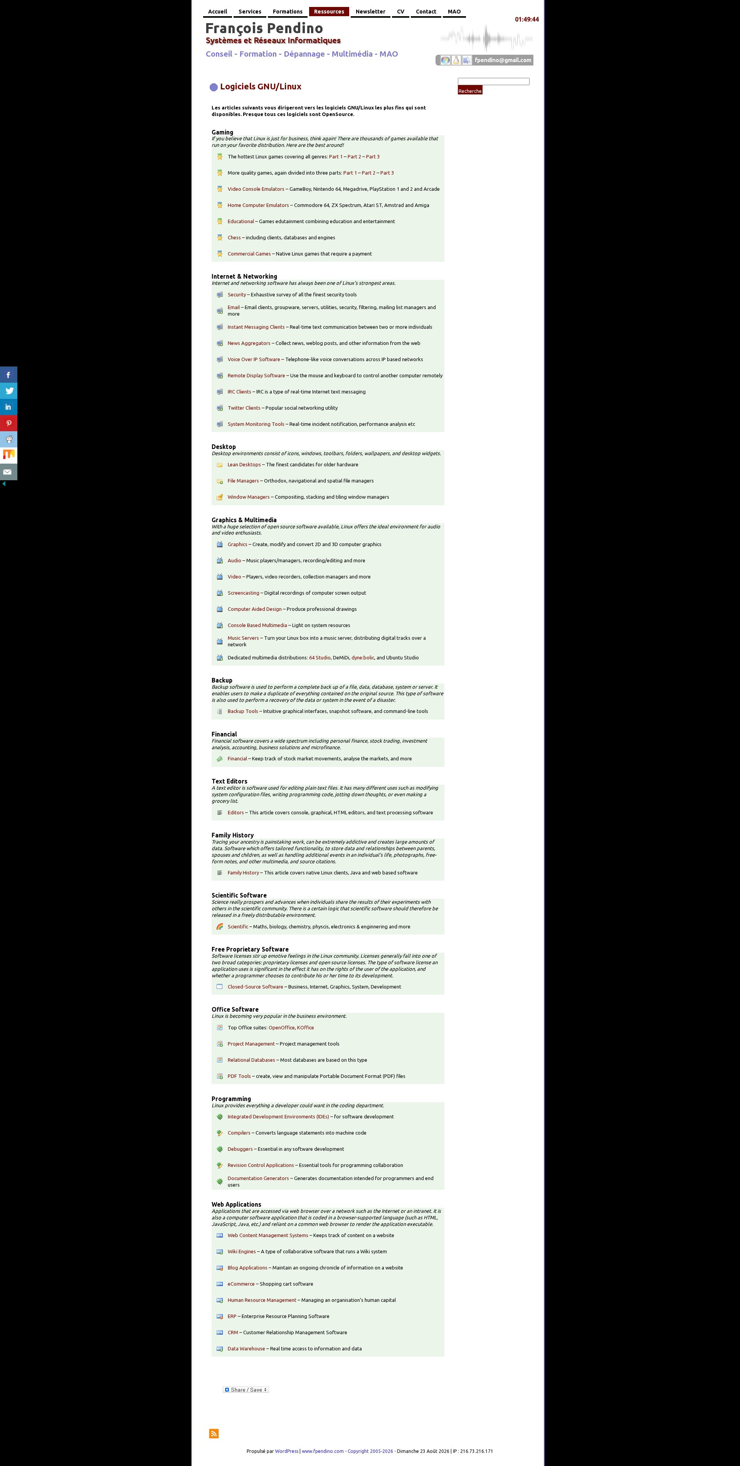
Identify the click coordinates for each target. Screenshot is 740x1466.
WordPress (286, 1451)
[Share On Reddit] (8, 439)
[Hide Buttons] (4, 485)
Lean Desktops (244, 464)
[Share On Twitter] (8, 391)
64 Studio (320, 657)
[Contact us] (8, 472)
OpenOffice (282, 1027)
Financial (237, 758)
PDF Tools (239, 1076)
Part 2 (354, 156)
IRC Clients (239, 391)
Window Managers (249, 496)
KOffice (305, 1027)
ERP (232, 1316)
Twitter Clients (244, 407)
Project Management (251, 1043)
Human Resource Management (262, 1300)
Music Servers (243, 638)
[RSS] (214, 1434)
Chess (234, 237)
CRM (233, 1332)
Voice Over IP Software (254, 359)
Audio (234, 560)
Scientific (238, 926)
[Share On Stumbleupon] (8, 455)
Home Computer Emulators (258, 205)
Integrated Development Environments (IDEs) (278, 1116)
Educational (241, 221)
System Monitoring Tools (256, 424)
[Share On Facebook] (8, 374)
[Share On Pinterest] (8, 423)
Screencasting (243, 592)
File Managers (243, 480)
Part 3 (373, 156)
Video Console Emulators (256, 189)
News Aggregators (249, 343)
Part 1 (336, 156)
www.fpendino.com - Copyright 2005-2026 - (349, 1451)
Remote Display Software (256, 375)
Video (234, 576)
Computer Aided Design (255, 609)
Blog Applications (247, 1267)
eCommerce (241, 1283)
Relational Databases (251, 1060)
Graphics (237, 544)
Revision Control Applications (261, 1165)
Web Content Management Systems (268, 1235)
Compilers (239, 1132)
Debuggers (240, 1149)
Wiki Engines (242, 1251)
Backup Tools (243, 711)
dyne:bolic (363, 657)
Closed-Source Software (255, 986)
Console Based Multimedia (257, 625)
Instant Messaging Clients (256, 327)
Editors (236, 812)
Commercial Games (249, 253)
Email (234, 307)
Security (237, 294)
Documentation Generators (258, 1178)
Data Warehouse (246, 1348)
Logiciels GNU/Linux (260, 86)
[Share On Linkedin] (8, 407)
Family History (243, 872)
